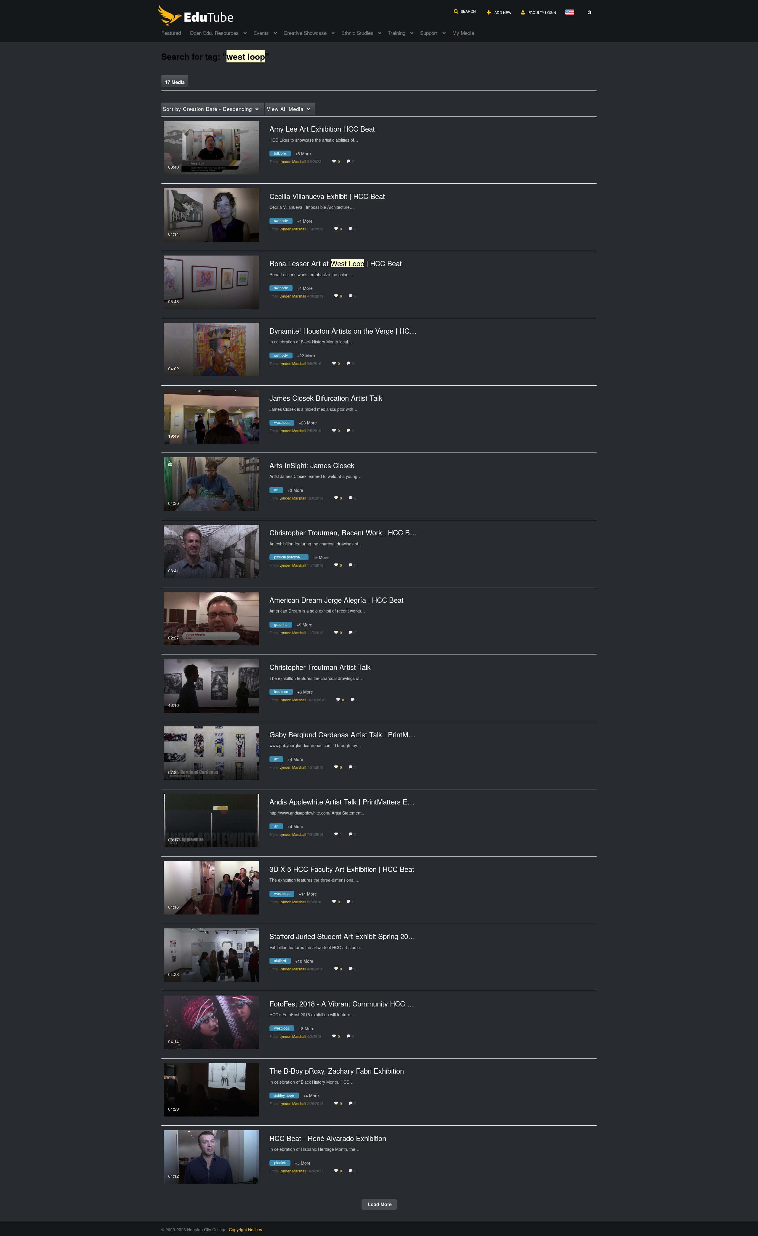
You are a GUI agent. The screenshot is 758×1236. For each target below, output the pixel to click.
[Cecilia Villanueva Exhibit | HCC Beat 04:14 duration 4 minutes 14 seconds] (211, 214)
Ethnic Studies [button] (357, 32)
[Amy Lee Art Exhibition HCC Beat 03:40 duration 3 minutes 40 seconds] (211, 147)
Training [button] (396, 32)
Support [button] (429, 32)
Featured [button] (171, 32)
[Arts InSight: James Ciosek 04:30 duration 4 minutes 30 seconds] (211, 483)
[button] (465, 11)
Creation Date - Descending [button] (207, 108)
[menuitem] (175, 32)
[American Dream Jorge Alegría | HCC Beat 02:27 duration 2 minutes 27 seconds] (211, 618)
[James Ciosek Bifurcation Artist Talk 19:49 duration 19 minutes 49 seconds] (211, 416)
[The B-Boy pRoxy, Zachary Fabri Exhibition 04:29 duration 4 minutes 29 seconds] (211, 1089)
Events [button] (261, 32)
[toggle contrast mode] (589, 12)
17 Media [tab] (175, 82)
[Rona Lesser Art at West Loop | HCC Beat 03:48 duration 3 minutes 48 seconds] (211, 282)
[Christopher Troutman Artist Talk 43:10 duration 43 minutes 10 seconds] (211, 685)
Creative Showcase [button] (305, 32)
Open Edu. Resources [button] (214, 32)
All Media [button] (285, 108)
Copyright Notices (245, 1229)
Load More (379, 1204)
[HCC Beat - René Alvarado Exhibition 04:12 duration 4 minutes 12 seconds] (211, 1156)
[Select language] (570, 12)
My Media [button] (463, 32)
